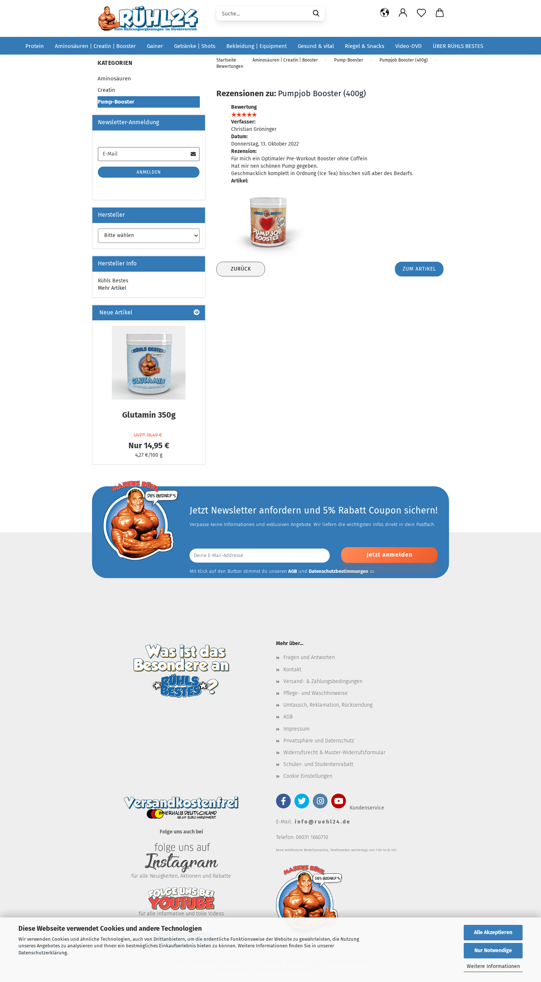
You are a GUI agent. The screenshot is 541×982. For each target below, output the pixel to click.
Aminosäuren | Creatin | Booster (95, 46)
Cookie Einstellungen (307, 776)
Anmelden (149, 172)
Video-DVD (408, 46)
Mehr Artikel (112, 288)
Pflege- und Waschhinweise (315, 693)
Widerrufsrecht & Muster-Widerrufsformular (334, 752)
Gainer (155, 46)
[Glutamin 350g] (148, 363)
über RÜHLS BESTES (458, 46)
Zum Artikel (419, 269)
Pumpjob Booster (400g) (322, 93)
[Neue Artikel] (196, 313)
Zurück (241, 269)
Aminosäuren (114, 78)
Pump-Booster (116, 101)
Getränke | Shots (194, 46)
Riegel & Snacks (364, 46)
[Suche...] (316, 13)
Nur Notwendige (493, 950)
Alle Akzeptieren (493, 932)
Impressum (296, 729)
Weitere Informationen (493, 966)
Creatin (106, 90)
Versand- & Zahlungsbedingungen (323, 681)
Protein (34, 46)
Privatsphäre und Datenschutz (318, 741)
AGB (288, 717)
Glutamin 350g (149, 415)
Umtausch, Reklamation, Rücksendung (327, 705)
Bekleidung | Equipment (256, 46)
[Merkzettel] (421, 13)
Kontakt (292, 669)
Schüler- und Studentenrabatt (318, 764)
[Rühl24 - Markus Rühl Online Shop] (151, 18)
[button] (384, 13)
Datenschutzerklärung (42, 952)
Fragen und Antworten (309, 657)
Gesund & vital (316, 46)
